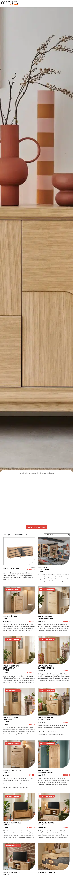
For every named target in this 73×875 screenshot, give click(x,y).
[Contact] (68, 21)
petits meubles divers (36, 527)
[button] (69, 3)
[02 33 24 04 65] (68, 25)
